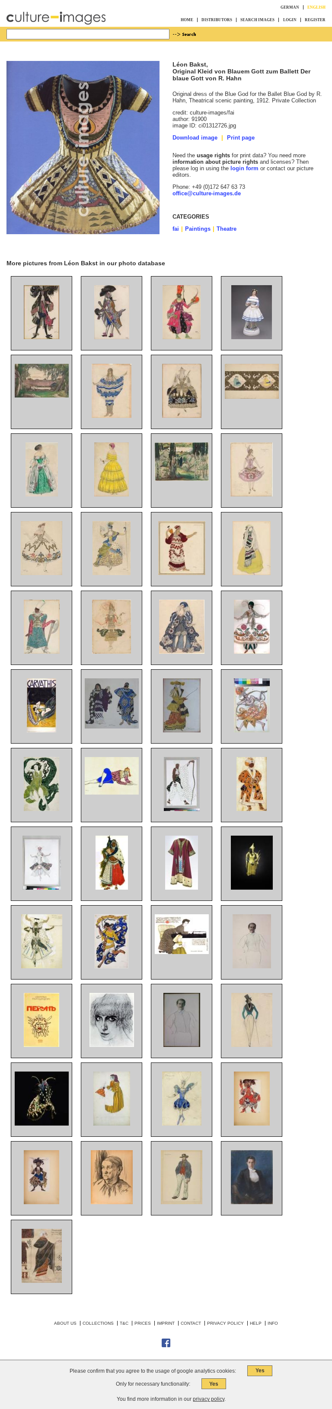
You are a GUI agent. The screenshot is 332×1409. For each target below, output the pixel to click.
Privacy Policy (225, 1323)
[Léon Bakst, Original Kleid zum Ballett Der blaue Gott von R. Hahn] (252, 887)
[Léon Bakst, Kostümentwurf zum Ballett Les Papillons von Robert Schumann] (42, 494)
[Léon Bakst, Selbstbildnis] (252, 966)
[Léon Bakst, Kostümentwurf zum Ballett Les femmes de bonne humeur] (111, 337)
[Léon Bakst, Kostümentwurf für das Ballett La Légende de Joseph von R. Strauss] (181, 652)
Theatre (226, 229)
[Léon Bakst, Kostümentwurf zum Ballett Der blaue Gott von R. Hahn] (41, 966)
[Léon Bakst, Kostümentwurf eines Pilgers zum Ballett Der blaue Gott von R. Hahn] (182, 809)
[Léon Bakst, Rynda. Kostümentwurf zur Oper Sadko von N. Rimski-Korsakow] (42, 652)
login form (244, 168)
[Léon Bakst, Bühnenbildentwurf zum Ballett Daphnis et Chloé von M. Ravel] (182, 479)
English (316, 7)
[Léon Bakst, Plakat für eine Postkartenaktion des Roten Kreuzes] (182, 952)
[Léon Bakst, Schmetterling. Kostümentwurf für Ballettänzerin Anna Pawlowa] (111, 966)
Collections (98, 1323)
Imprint (166, 1323)
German (290, 7)
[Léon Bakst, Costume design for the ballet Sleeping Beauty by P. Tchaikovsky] (181, 1123)
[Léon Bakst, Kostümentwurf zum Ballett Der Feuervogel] (252, 730)
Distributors (216, 20)
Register (315, 20)
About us (65, 1323)
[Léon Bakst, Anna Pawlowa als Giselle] (251, 337)
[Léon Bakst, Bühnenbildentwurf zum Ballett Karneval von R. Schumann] (42, 395)
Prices (142, 1323)
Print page (241, 137)
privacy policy (208, 1399)
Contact (191, 1323)
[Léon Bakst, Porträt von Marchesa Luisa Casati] (111, 1045)
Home (187, 20)
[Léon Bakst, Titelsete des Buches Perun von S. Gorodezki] (41, 1045)
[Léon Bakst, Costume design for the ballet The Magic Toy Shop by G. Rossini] (111, 1123)
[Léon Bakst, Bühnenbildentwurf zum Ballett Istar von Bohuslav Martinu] (252, 397)
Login (290, 20)
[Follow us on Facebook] (166, 1345)
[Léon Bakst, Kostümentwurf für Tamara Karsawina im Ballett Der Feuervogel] (111, 652)
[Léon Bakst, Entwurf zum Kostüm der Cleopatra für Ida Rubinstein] (41, 809)
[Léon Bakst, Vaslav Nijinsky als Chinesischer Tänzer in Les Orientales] (112, 792)
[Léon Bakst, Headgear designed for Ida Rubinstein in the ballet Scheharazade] (42, 1123)
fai (175, 229)
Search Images (257, 20)
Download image (194, 137)
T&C (124, 1323)
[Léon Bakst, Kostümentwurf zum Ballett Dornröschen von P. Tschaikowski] (41, 337)
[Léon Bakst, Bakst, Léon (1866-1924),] (42, 1281)
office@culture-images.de (206, 193)
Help (256, 1323)
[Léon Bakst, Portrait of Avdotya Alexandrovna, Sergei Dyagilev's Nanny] (112, 1202)
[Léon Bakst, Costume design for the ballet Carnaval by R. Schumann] (251, 1045)
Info (273, 1323)
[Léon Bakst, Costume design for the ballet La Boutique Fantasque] (181, 1202)
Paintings (198, 229)
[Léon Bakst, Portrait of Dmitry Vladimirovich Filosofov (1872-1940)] (252, 1202)
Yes (260, 1370)
